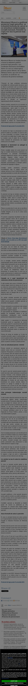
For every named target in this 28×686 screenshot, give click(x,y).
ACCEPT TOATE (14, 681)
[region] (14, 667)
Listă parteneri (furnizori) (5, 678)
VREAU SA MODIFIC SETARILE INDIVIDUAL (13, 683)
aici (19, 663)
